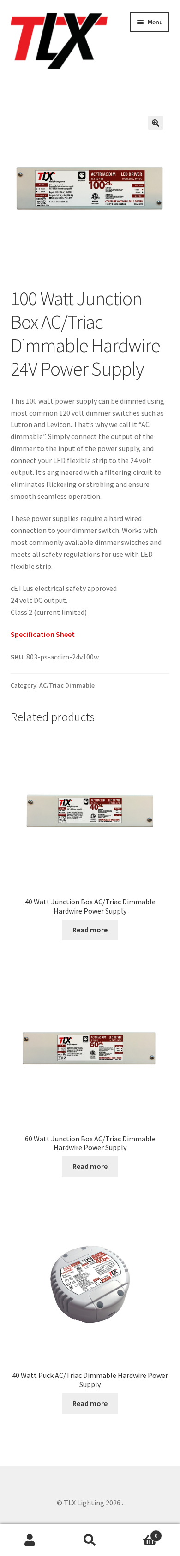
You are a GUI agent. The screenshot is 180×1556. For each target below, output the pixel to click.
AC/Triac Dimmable (67, 685)
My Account (30, 1540)
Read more (90, 929)
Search (90, 1540)
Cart (138, 1532)
